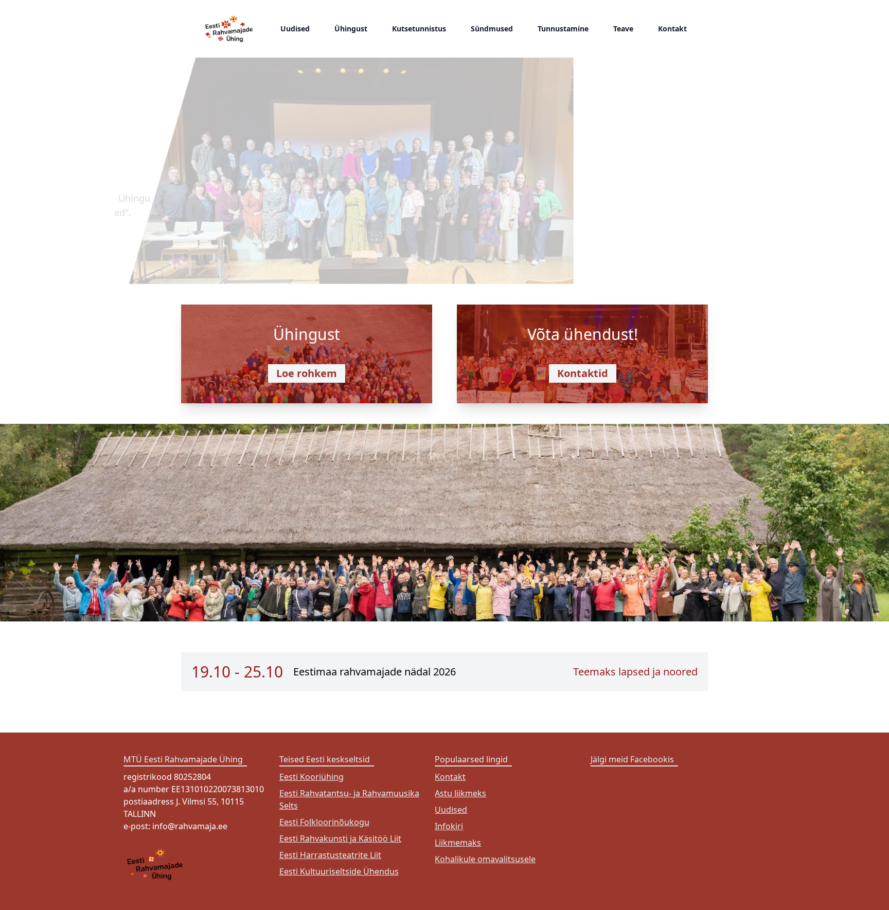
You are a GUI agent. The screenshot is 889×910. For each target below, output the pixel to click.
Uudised (295, 28)
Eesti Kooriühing (311, 776)
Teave (623, 28)
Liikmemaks (458, 842)
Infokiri (449, 826)
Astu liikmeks (460, 793)
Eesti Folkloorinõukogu (324, 822)
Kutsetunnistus (419, 28)
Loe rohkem (306, 373)
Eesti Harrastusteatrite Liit (330, 855)
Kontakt (672, 28)
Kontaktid (582, 373)
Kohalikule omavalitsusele (485, 859)
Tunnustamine (563, 28)
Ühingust (350, 28)
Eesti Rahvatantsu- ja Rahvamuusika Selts (349, 799)
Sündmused (492, 28)
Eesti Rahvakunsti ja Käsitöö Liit (340, 838)
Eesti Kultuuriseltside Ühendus (339, 871)
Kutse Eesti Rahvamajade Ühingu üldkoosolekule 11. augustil (280, 136)
